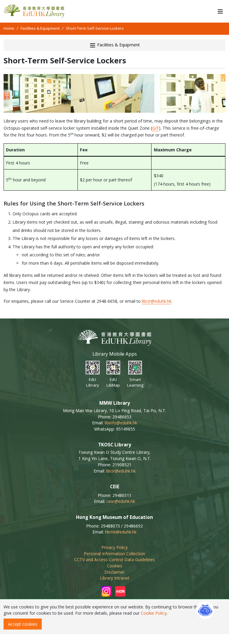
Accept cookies (22, 624)
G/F (155, 128)
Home (9, 28)
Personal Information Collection (114, 553)
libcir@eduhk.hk (156, 301)
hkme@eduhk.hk (121, 532)
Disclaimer (114, 572)
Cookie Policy (154, 613)
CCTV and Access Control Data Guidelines (114, 559)
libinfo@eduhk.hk (121, 423)
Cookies (114, 566)
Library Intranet (114, 578)
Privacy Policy (114, 547)
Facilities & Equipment (40, 28)
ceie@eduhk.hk (120, 501)
